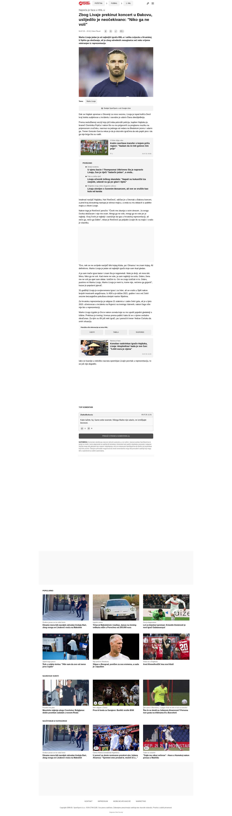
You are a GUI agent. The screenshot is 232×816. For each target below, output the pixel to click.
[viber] (110, 31)
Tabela (116, 332)
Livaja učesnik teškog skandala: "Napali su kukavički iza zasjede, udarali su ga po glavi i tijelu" (116, 179)
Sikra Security (119, 812)
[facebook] (105, 31)
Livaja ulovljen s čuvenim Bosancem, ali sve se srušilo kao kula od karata (117, 189)
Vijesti (92, 332)
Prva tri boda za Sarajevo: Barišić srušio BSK (113, 710)
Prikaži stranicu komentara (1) (116, 436)
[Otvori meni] (151, 3)
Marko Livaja (91, 101)
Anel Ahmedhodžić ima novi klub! (158, 664)
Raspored (140, 332)
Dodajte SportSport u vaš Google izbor (117, 108)
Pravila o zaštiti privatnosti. (162, 808)
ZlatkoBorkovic (86, 415)
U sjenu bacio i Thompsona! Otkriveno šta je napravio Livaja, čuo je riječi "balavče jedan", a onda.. (115, 170)
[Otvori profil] (148, 3)
